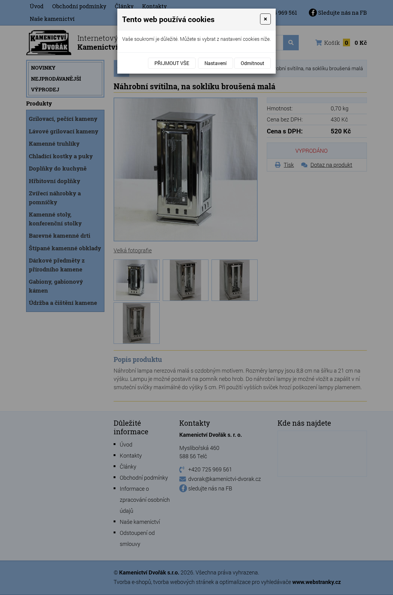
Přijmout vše (171, 63)
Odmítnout (252, 63)
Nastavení (215, 63)
